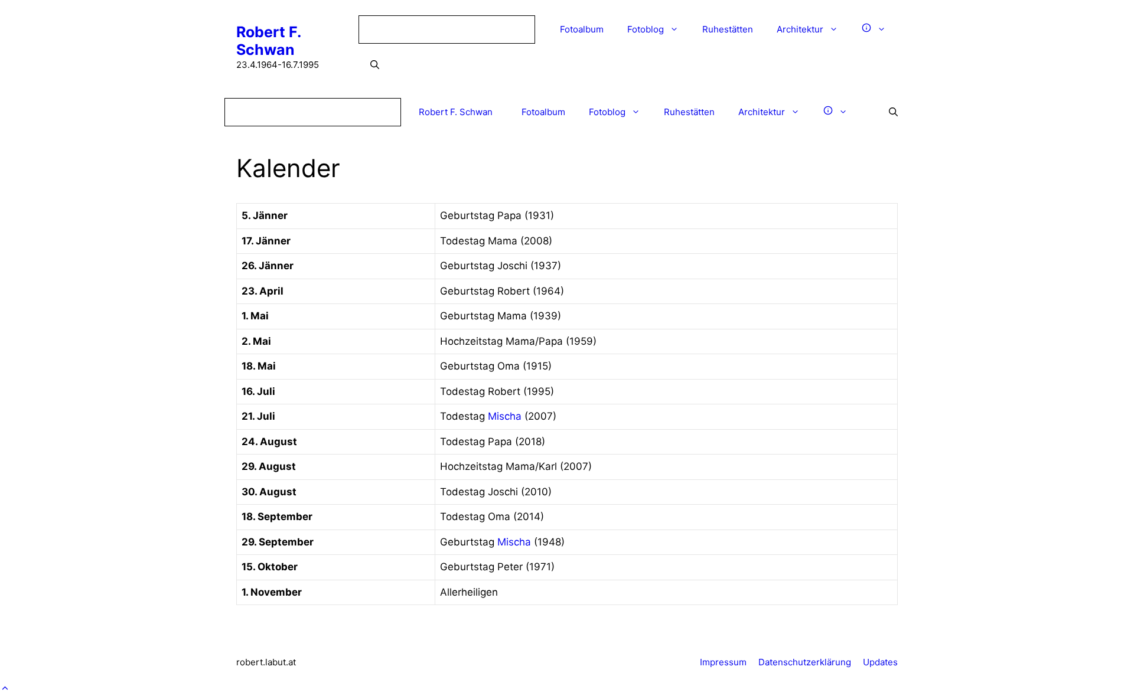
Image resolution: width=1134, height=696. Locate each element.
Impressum (723, 662)
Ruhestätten (727, 29)
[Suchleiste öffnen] (375, 65)
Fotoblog (645, 29)
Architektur (800, 29)
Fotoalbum (582, 29)
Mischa (505, 416)
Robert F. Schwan (268, 40)
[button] (5, 688)
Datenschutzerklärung (804, 662)
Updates (880, 662)
